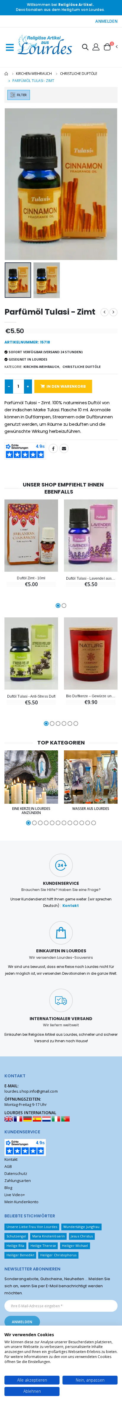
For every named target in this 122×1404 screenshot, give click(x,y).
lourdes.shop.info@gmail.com (31, 1091)
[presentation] (13, 184)
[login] (95, 47)
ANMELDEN (106, 21)
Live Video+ (14, 1194)
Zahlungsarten (17, 1180)
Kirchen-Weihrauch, (41, 366)
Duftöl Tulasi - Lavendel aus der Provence (90, 578)
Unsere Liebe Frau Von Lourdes (32, 1226)
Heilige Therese (43, 1245)
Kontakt (70, 905)
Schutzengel (16, 1236)
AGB (8, 1166)
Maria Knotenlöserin (48, 1236)
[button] (85, 47)
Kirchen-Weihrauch (34, 73)
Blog (8, 1187)
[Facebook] (53, 448)
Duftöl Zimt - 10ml (31, 578)
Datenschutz (15, 1173)
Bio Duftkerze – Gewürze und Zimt (90, 696)
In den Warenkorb (66, 386)
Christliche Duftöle (78, 73)
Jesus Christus (82, 1236)
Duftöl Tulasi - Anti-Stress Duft (31, 696)
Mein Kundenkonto (21, 1201)
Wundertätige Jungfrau (81, 1226)
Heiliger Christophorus (58, 1255)
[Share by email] (64, 448)
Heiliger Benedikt (20, 1255)
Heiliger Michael (75, 1245)
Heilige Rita (16, 1245)
